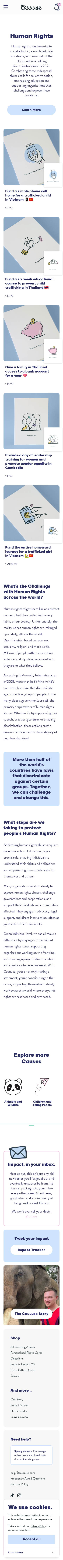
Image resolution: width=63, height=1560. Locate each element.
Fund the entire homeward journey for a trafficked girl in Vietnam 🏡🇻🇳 (28, 552)
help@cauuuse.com (22, 1472)
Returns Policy (19, 1484)
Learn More (31, 110)
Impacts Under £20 (22, 1364)
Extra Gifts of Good (22, 1370)
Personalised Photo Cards (26, 1352)
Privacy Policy (38, 1526)
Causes (14, 1375)
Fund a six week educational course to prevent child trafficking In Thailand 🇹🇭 (29, 284)
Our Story (16, 1399)
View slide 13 (31, 1125)
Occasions (16, 1358)
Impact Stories (19, 1405)
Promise (31, 1216)
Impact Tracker (31, 1250)
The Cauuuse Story (31, 1314)
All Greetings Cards (22, 1346)
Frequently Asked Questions (27, 1478)
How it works (18, 1410)
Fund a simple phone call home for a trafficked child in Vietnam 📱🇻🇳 (28, 196)
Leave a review (19, 1416)
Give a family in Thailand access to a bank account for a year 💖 (27, 372)
